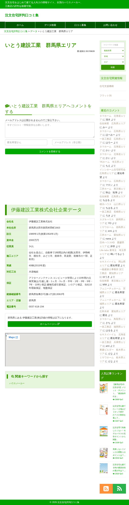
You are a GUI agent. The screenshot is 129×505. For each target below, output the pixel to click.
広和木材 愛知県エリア (112, 311)
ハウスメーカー (17, 383)
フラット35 (106, 95)
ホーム (20, 25)
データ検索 (50, 25)
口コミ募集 (80, 25)
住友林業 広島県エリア (112, 123)
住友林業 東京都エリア (112, 280)
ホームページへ (48, 324)
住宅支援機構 (107, 86)
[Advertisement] (50, 76)
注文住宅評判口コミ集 (22, 15)
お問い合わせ (110, 25)
